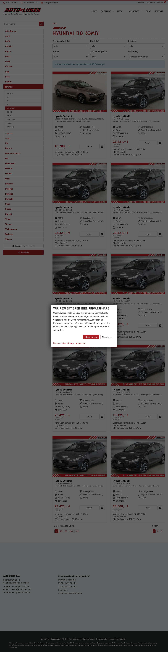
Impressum (81, 343)
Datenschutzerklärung (63, 343)
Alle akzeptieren (91, 337)
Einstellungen (107, 337)
